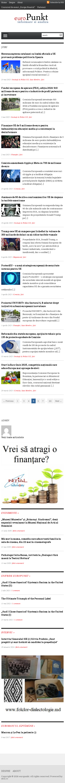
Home (4, 2)
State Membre (35, 79)
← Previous (8, 401)
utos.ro (4, 778)
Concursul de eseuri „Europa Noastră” (18, 7)
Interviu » (8, 632)
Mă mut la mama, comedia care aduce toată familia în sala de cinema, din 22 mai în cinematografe (31, 540)
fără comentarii (19, 530)
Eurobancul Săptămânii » (18, 725)
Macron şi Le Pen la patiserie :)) (18, 732)
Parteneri (41, 7)
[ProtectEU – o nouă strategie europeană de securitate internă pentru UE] (10, 278)
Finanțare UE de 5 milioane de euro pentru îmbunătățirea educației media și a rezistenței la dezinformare (28, 129)
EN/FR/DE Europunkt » (15, 575)
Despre (12, 2)
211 (50, 401)
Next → (58, 401)
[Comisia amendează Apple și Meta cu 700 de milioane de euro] (10, 175)
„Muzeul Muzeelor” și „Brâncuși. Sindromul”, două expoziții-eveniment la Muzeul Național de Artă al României (29, 522)
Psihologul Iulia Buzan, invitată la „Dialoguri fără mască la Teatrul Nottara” (29, 557)
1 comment (16, 590)
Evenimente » (10, 512)
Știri (42, 79)
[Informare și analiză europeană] (32, 18)
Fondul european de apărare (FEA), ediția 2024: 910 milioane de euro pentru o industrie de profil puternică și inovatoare (31, 91)
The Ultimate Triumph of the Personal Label (26, 598)
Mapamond (17, 257)
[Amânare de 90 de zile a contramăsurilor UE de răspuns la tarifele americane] (10, 209)
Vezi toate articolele (12, 437)
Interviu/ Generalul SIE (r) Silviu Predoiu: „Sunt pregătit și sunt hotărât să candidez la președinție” (29, 640)
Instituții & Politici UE (20, 79)
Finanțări (14, 154)
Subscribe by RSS (57, 2)
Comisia (17, 188)
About (20, 2)
